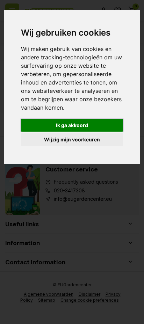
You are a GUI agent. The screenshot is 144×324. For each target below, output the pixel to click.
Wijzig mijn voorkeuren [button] (72, 139)
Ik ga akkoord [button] (72, 125)
